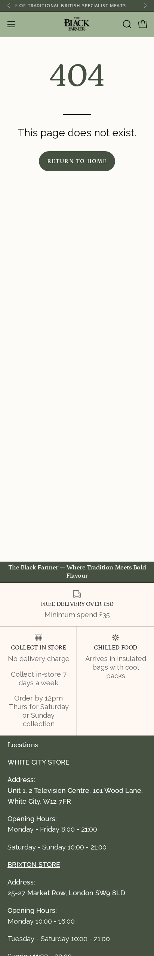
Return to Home (77, 161)
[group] (77, 5)
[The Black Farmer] (77, 24)
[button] (126, 24)
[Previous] (9, 5)
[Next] (145, 5)
